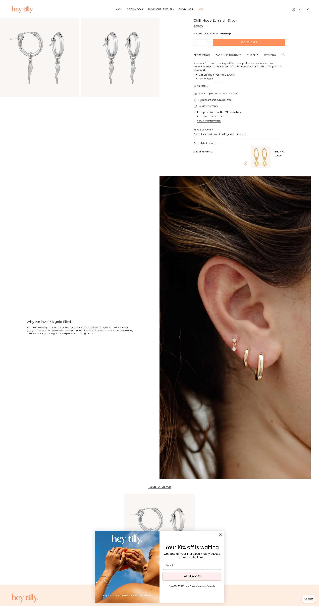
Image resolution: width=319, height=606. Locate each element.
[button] (118, 9)
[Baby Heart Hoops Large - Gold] (203, 157)
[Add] (279, 163)
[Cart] (309, 9)
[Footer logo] (25, 598)
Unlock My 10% (191, 576)
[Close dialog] (220, 534)
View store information (209, 120)
